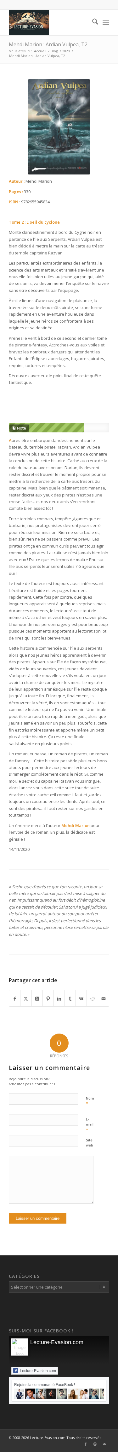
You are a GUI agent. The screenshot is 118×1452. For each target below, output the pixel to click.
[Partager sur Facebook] (14, 998)
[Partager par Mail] (103, 998)
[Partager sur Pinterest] (48, 998)
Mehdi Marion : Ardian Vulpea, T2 (48, 44)
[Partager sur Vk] (81, 998)
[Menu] (106, 22)
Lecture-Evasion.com (56, 1342)
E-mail (89, 1125)
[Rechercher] (92, 22)
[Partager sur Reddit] (92, 998)
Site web (89, 1143)
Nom (90, 1101)
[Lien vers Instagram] (95, 1444)
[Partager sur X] (25, 998)
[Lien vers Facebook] (85, 1444)
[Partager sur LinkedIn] (59, 998)
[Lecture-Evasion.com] (49, 22)
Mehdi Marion (75, 825)
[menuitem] (92, 22)
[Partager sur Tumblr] (70, 998)
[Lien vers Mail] (104, 1444)
